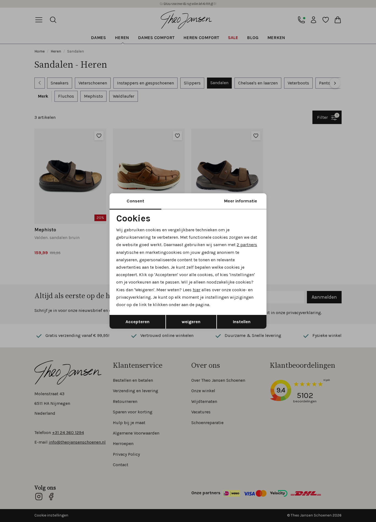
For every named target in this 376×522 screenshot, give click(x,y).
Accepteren (137, 321)
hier (196, 289)
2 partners (247, 244)
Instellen (241, 321)
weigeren (191, 321)
